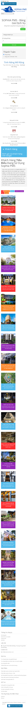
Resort (12, 191)
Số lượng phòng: (6, 38)
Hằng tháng (7, 54)
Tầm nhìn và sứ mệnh (5, 636)
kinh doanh (23, 26)
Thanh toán (3, 638)
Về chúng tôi (3, 635)
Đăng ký (23, 29)
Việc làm (3, 640)
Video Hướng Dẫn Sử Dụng (7, 687)
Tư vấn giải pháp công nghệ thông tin (9, 659)
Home (23, 702)
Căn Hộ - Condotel (19, 191)
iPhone (2, 698)
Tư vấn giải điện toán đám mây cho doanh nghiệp (11, 661)
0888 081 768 (5, 1)
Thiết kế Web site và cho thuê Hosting (9, 665)
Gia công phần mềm (5, 663)
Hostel (6, 193)
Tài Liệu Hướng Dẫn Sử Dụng (7, 689)
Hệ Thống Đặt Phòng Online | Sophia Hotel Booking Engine (13, 675)
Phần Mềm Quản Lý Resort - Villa (8, 673)
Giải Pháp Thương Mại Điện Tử (7, 679)
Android (3, 696)
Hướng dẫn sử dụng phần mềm (7, 685)
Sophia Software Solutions (15, 702)
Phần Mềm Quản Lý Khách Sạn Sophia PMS (10, 671)
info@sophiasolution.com (8, 652)
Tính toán (14, 45)
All (2, 191)
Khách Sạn (7, 191)
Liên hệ (3, 704)
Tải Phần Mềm (4, 691)
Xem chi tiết (13, 83)
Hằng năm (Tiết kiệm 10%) (11, 56)
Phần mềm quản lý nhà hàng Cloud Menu (10, 677)
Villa (3, 193)
